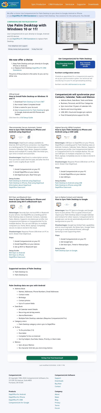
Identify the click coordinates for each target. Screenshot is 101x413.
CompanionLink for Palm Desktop (30, 110)
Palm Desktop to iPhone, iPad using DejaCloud (26, 183)
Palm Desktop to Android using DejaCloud (25, 181)
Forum (57, 408)
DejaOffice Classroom (17, 187)
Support (81, 4)
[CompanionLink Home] (10, 4)
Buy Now (58, 384)
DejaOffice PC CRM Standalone (24, 16)
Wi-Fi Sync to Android (17, 253)
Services (69, 4)
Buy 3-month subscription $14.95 (85, 64)
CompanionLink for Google (19, 403)
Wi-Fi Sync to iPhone (16, 255)
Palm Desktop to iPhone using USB (68, 185)
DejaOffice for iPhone (17, 397)
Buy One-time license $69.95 (65, 64)
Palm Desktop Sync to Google (66, 250)
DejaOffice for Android (17, 394)
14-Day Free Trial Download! (52, 358)
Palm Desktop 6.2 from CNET (33, 102)
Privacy (57, 403)
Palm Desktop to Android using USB (68, 183)
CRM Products (55, 4)
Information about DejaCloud (20, 185)
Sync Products (38, 4)
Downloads (93, 4)
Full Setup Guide (27, 117)
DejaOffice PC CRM (16, 400)
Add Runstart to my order (76, 84)
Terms (57, 405)
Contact (58, 386)
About (57, 394)
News (57, 397)
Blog (56, 400)
